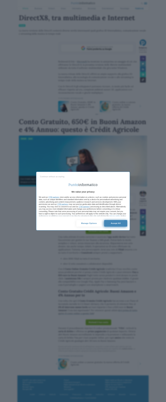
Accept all (116, 223)
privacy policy (114, 216)
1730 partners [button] (53, 197)
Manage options (89, 223)
